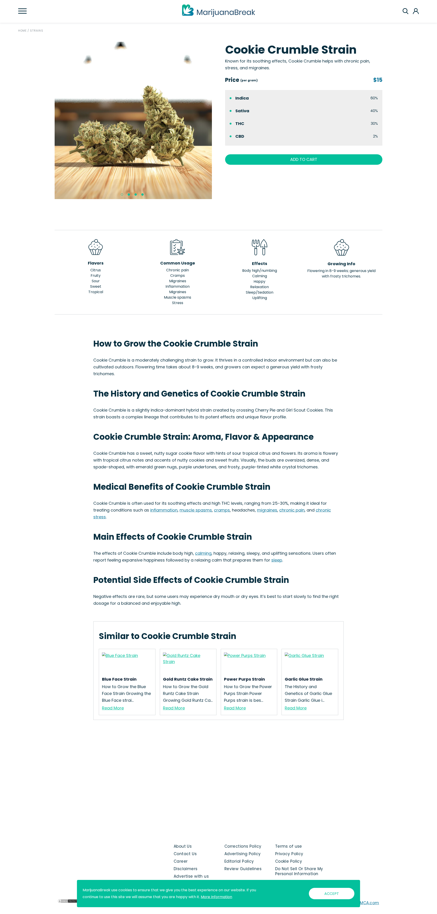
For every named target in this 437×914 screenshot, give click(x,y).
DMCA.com (368, 903)
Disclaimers (186, 869)
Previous (51, 120)
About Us (183, 846)
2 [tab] (129, 194)
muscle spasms (196, 510)
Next (215, 120)
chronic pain (292, 510)
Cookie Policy (288, 861)
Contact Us (185, 854)
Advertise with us (191, 876)
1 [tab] (122, 194)
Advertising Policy (242, 854)
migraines (267, 510)
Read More (113, 708)
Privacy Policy (289, 854)
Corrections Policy (243, 846)
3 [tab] (136, 194)
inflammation (164, 510)
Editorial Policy (239, 861)
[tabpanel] (133, 120)
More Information (216, 896)
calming (203, 553)
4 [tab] (142, 194)
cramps (222, 510)
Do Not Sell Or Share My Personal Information (299, 871)
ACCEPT (331, 893)
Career (181, 861)
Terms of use (288, 846)
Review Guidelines (243, 869)
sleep (276, 560)
